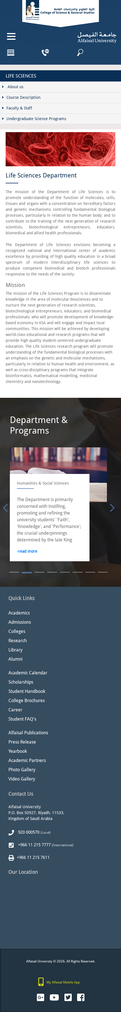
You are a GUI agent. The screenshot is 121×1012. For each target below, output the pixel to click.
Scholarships (20, 682)
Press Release (22, 742)
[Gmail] (40, 997)
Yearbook (17, 751)
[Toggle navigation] (11, 36)
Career (15, 709)
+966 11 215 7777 (34, 844)
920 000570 (28, 832)
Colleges (16, 631)
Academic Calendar (27, 673)
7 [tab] (90, 572)
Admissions (19, 622)
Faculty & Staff (19, 108)
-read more (85, 551)
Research (17, 640)
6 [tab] (77, 572)
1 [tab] (14, 572)
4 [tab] (52, 572)
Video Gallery (21, 779)
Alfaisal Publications (28, 732)
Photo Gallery (21, 769)
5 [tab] (65, 572)
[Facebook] (80, 997)
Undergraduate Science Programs (36, 118)
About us (14, 87)
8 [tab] (103, 572)
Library (15, 650)
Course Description (23, 97)
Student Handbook (26, 691)
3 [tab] (39, 572)
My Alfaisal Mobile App (63, 982)
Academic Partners (27, 760)
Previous (4, 506)
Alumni (15, 659)
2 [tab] (27, 572)
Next (111, 506)
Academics (19, 613)
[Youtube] (54, 997)
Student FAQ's (22, 719)
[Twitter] (68, 997)
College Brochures (26, 700)
